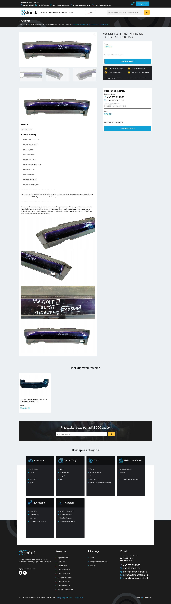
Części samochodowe (37, 24)
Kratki (32, 472)
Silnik (97, 460)
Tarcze (122, 472)
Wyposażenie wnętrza (67, 521)
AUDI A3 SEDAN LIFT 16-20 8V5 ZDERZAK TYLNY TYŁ (33, 400)
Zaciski (122, 476)
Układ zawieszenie (63, 573)
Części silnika (62, 565)
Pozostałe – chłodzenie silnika (100, 482)
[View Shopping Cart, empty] (132, 3)
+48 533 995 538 (28, 5)
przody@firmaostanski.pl (82, 5)
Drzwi (31, 482)
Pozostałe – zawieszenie (38, 521)
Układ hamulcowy (133, 460)
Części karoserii (51, 24)
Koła (61, 479)
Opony (62, 469)
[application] (46, 12)
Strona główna (24, 24)
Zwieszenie (39, 502)
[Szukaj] (147, 12)
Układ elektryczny (66, 518)
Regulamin (79, 598)
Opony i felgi (70, 460)
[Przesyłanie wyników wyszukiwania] (111, 434)
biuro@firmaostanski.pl (61, 5)
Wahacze (33, 518)
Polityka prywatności (64, 598)
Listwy (32, 476)
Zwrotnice (33, 511)
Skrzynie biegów (95, 472)
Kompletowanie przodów (98, 561)
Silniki (92, 469)
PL (91, 12)
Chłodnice (93, 476)
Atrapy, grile (34, 469)
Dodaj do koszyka (127, 61)
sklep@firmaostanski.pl (103, 5)
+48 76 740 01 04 (43, 5)
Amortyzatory (34, 514)
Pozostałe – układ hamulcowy (130, 479)
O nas (92, 558)
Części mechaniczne (67, 511)
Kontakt (93, 565)
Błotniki (32, 479)
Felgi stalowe (64, 472)
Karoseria (39, 460)
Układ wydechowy (66, 514)
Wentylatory (94, 479)
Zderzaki (61, 24)
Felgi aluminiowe (65, 476)
